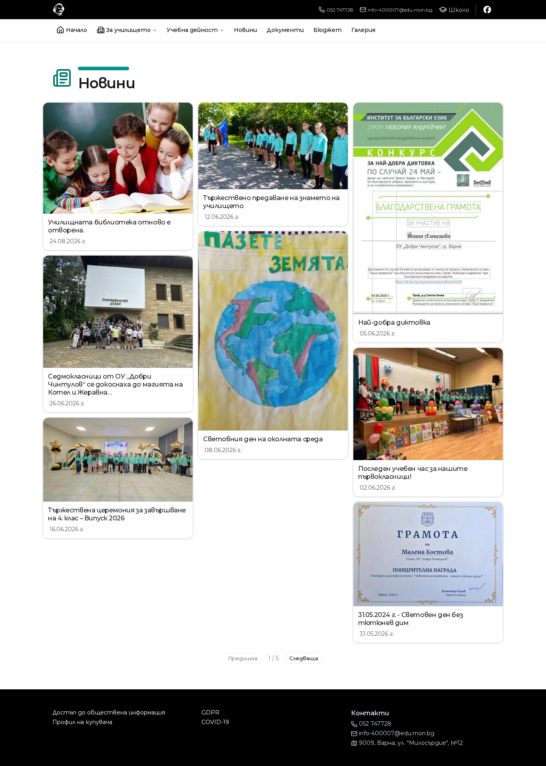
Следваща (303, 658)
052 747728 (340, 10)
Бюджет (327, 30)
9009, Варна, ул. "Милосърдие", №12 (411, 742)
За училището (128, 30)
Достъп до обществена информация (108, 712)
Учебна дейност (192, 30)
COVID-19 (215, 722)
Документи (285, 30)
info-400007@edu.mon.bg (400, 10)
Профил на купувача (82, 722)
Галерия (363, 30)
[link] (118, 176)
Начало (76, 30)
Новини (245, 30)
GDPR (210, 712)
